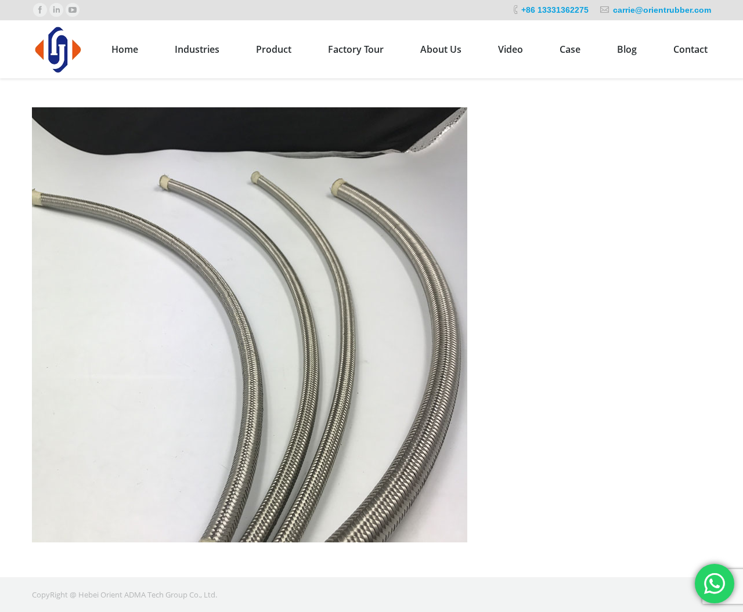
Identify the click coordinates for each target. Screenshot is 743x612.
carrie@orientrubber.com (662, 10)
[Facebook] (40, 10)
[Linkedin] (56, 10)
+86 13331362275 (555, 10)
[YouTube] (73, 10)
